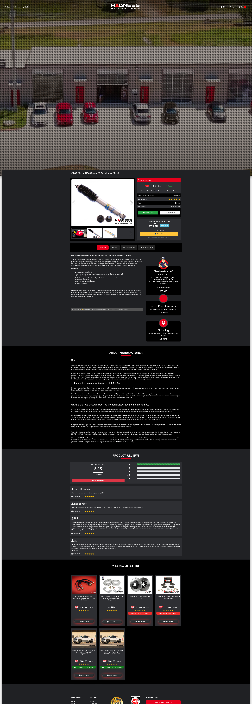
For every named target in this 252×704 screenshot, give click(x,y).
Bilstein (177, 203)
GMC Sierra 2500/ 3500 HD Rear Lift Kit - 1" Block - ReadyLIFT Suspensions (83, 652)
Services (17, 7)
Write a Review (99, 480)
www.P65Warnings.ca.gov (120, 309)
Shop (8, 7)
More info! (176, 195)
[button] (131, 203)
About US (93, 701)
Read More (162, 313)
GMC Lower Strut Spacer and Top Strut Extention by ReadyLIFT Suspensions (112, 598)
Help (224, 7)
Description (102, 247)
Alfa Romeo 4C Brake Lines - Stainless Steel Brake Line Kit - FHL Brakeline (84, 598)
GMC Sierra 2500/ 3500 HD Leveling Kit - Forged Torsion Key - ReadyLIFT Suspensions (112, 652)
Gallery (27, 7)
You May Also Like (129, 247)
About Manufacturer (146, 247)
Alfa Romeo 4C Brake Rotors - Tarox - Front (140, 597)
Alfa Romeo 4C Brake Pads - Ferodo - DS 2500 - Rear (168, 597)
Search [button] (233, 7)
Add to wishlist (170, 212)
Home (73, 701)
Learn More (164, 225)
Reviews (114, 247)
